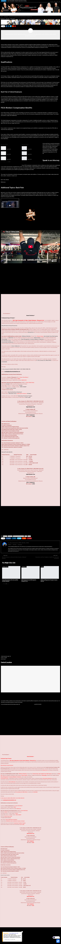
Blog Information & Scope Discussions (9, 325)
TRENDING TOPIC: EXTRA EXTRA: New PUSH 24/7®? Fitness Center (30, 226)
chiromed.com (31, 332)
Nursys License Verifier (11, 388)
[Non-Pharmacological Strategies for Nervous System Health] (24, 148)
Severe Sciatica (37, 337)
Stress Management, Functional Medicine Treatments (32, 339)
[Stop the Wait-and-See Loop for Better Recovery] (24, 153)
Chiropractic (24, 566)
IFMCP (24, 369)
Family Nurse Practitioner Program (25, 395)
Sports (42, 566)
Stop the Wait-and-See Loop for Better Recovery (33, 152)
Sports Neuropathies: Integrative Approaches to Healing (16, 0)
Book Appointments (10, 14)
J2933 (33, 416)
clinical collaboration (15, 346)
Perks (42, 14)
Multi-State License (12, 393)
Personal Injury (5, 566)
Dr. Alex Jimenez (5, 369)
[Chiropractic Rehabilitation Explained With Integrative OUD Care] (3, 153)
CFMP (27, 369)
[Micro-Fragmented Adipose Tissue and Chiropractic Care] (3, 158)
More (55, 14)
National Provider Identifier (7, 452)
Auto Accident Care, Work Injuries (51, 336)
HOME (3, 14)
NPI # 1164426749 (30, 415)
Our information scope (6, 340)
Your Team (36, 14)
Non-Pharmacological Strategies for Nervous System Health (34, 147)
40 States (29, 393)
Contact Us (27, 14)
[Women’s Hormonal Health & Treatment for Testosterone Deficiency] (24, 158)
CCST (21, 369)
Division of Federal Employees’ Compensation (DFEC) (17, 182)
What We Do (48, 14)
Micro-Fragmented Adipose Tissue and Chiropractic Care (13, 157)
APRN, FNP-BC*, (17, 369)
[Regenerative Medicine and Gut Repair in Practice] (3, 148)
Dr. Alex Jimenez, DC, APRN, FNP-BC (44, 360)
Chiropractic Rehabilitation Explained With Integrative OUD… (13, 152)
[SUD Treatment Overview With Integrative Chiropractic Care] (30, 572)
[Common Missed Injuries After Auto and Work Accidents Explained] (11, 572)
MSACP (11, 369)
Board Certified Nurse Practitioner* (15, 392)
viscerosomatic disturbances (7, 342)
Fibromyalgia (4, 339)
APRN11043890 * (23, 386)
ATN (29, 369)
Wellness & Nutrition (26, 336)
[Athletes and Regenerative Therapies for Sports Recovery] (50, 572)
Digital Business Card (30, 406)
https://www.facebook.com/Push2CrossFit (27, 704)
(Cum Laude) (27, 397)
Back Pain (11, 337)
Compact (8, 384)
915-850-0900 (19, 175)
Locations (19, 14)
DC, (9, 369)
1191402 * (21, 385)
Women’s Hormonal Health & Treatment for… (33, 157)
